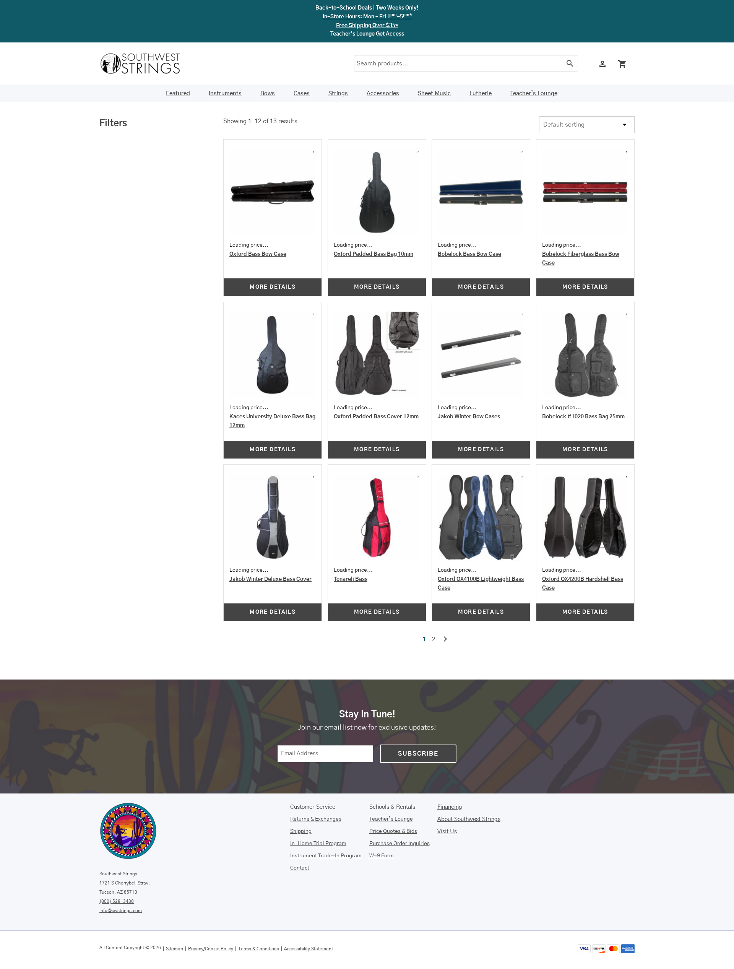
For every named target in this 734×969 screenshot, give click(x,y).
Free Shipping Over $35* (367, 25)
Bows (267, 93)
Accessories (383, 93)
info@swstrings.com (120, 910)
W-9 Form (381, 855)
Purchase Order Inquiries (399, 843)
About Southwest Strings (468, 819)
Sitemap (174, 948)
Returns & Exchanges (315, 819)
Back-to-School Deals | (367, 8)
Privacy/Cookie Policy (210, 948)
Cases (302, 93)
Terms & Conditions (258, 948)
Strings (338, 93)
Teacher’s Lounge (533, 93)
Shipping (301, 831)
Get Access (390, 34)
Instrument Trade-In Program (326, 855)
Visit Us (447, 831)
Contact (299, 868)
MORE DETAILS (273, 287)
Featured (178, 93)
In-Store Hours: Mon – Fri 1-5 (367, 17)
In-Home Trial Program (318, 843)
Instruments (225, 93)
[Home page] (145, 63)
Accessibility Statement (308, 948)
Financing (449, 807)
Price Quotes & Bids (393, 831)
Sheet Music (434, 93)
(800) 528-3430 (116, 901)
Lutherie (480, 93)
